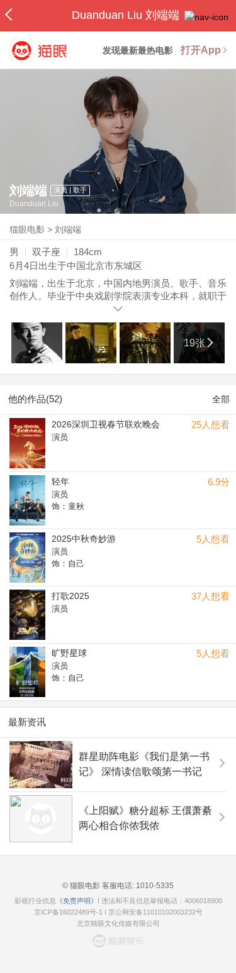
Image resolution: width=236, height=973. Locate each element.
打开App (201, 50)
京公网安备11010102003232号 (155, 912)
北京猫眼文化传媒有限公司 (118, 923)
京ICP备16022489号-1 (68, 912)
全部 (221, 399)
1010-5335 (154, 885)
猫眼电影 (27, 229)
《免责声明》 (77, 900)
